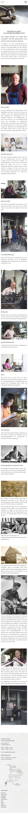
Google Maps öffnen (14, 775)
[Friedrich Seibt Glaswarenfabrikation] (4, 2)
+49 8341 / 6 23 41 (9, 747)
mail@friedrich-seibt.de (10, 752)
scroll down (14, 20)
